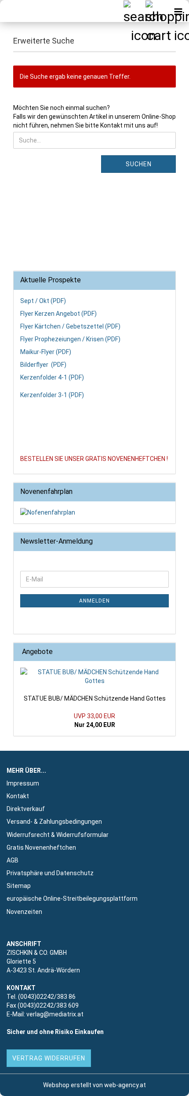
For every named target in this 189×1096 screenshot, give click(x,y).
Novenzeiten (24, 911)
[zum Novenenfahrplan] (94, 512)
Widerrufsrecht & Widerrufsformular (58, 834)
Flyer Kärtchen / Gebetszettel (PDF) (70, 326)
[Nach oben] (165, 1083)
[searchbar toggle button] (134, 11)
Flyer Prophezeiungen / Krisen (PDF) (70, 339)
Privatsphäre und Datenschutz (50, 873)
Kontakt (18, 796)
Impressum (23, 783)
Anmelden (94, 601)
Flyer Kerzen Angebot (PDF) (58, 313)
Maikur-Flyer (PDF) (45, 351)
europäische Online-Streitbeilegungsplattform (72, 898)
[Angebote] (166, 652)
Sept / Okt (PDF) (43, 300)
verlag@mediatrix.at (55, 1014)
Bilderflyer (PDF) (43, 364)
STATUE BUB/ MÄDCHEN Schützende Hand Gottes (95, 698)
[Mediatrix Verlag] (22, 11)
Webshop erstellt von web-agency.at (94, 1085)
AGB (12, 860)
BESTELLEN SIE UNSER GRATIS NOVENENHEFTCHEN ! (94, 458)
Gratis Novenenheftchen (41, 847)
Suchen (139, 164)
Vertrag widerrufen (48, 1058)
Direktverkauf (26, 808)
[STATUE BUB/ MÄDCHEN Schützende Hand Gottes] (94, 676)
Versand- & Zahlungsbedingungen (54, 821)
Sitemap (19, 885)
